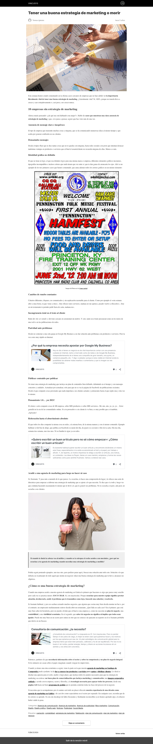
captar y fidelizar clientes (101, 671)
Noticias (60, 708)
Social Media (78, 708)
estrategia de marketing (65, 713)
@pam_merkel (83, 288)
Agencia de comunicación (48, 706)
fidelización (80, 713)
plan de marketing (110, 713)
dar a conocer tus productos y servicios (70, 671)
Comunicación (113, 706)
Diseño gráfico (40, 708)
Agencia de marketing (67, 706)
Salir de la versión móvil (76, 740)
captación (40, 713)
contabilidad (50, 713)
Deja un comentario (77, 723)
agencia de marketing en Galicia (41, 693)
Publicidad (68, 708)
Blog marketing (101, 706)
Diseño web (51, 708)
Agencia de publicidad (85, 706)
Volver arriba (120, 733)
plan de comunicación (93, 713)
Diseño (30, 708)
